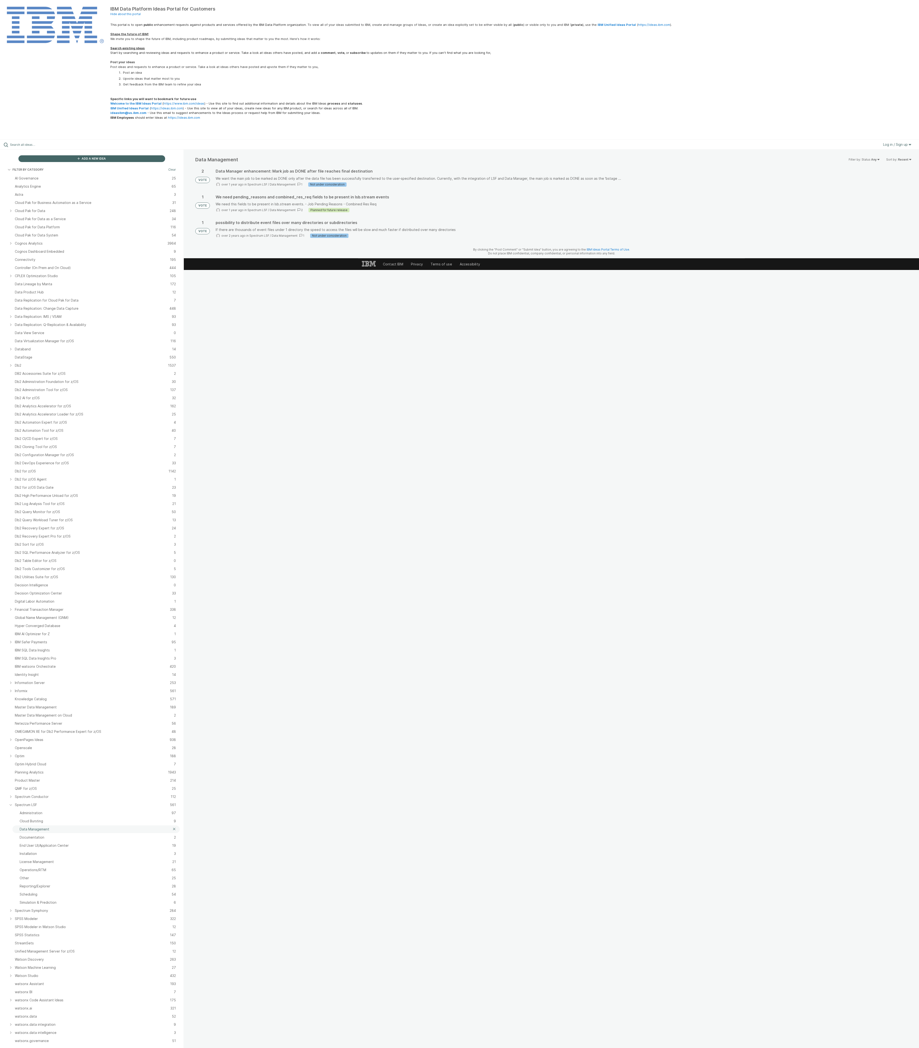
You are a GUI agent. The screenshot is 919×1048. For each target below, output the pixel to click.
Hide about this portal (125, 14)
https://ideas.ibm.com (654, 25)
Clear (172, 169)
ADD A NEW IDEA (93, 158)
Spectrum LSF (257, 184)
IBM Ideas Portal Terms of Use (608, 249)
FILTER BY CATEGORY (28, 169)
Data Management (283, 184)
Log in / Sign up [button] (896, 144)
